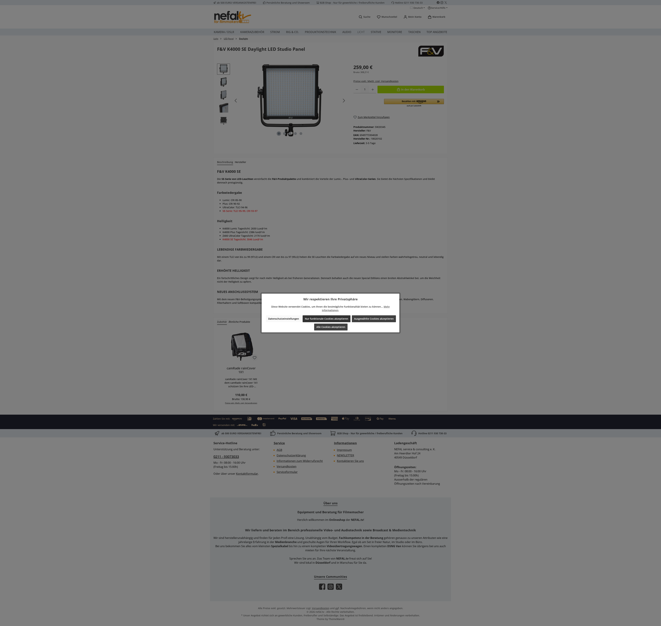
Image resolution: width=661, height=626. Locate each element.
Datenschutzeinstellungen (283, 318)
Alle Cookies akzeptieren (330, 327)
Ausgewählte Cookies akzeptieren (374, 318)
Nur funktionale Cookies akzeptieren (326, 318)
